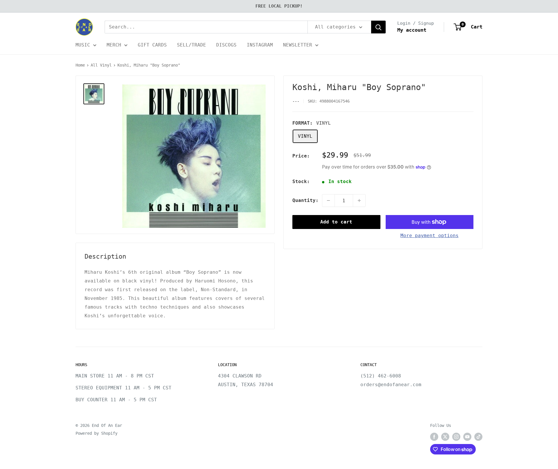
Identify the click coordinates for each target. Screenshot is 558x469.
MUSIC (83, 45)
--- (295, 101)
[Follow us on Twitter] (445, 437)
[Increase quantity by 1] (359, 200)
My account (411, 30)
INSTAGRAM (260, 45)
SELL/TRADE (191, 45)
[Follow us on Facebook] (434, 437)
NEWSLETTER (297, 45)
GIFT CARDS (152, 45)
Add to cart (336, 222)
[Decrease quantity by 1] (328, 200)
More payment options (429, 235)
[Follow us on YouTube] (467, 437)
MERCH (114, 45)
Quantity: (305, 200)
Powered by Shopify (96, 433)
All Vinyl (101, 65)
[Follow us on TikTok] (478, 437)
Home (80, 65)
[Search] (378, 27)
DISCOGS (226, 45)
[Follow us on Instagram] (456, 437)
